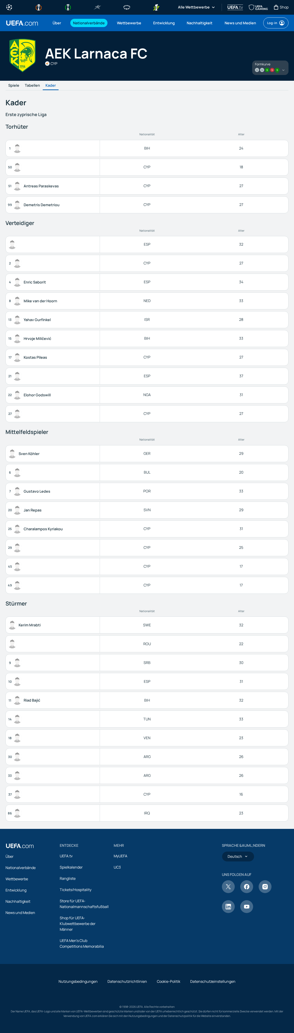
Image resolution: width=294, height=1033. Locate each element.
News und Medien (20, 912)
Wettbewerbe (17, 878)
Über (10, 856)
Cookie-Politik (168, 981)
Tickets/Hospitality (75, 889)
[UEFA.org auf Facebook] (246, 891)
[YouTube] (246, 911)
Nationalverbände (21, 867)
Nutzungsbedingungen (78, 981)
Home (22, 23)
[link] (57, 23)
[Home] (20, 846)
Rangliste (68, 878)
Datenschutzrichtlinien (127, 981)
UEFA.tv (66, 855)
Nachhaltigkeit (18, 901)
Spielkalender (71, 867)
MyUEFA (120, 855)
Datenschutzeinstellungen (212, 981)
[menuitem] (57, 23)
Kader (50, 85)
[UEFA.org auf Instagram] (265, 891)
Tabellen (32, 85)
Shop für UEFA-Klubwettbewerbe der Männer (78, 923)
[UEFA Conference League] (68, 6)
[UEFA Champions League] (9, 6)
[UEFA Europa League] (38, 6)
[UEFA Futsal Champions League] (97, 6)
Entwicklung (16, 890)
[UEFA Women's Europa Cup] (156, 6)
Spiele (13, 85)
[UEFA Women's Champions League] (126, 6)
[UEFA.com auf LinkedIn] (228, 911)
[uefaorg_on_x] (228, 891)
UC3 (117, 867)
